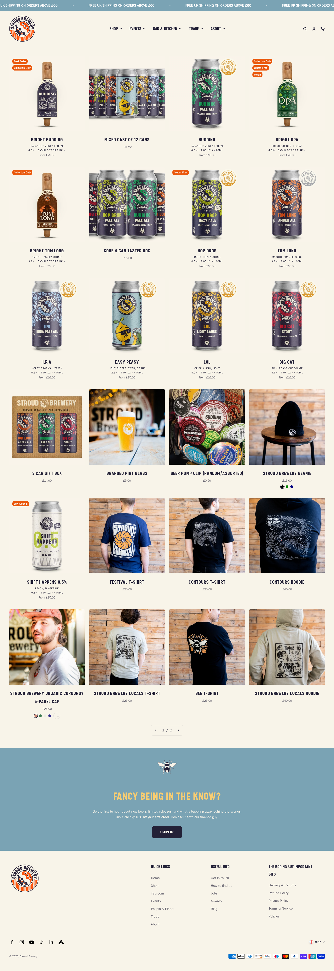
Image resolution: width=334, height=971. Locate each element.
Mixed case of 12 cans (127, 139)
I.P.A (47, 362)
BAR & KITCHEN (165, 28)
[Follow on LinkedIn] (51, 942)
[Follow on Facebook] (11, 942)
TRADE (194, 28)
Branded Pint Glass (127, 473)
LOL (207, 362)
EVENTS (135, 28)
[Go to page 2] (178, 730)
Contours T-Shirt (207, 582)
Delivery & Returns (282, 885)
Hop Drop (207, 250)
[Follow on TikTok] (41, 942)
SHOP (113, 28)
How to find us (221, 886)
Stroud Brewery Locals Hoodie (287, 693)
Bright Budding (47, 139)
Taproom (157, 893)
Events (156, 901)
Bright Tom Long (47, 250)
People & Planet (163, 909)
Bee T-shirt (207, 693)
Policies (274, 916)
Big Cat (287, 362)
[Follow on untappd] (61, 942)
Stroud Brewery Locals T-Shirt (127, 693)
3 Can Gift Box (47, 473)
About (155, 924)
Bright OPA (287, 139)
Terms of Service (281, 908)
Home (155, 878)
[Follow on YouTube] (31, 942)
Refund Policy (278, 893)
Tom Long (287, 250)
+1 (57, 715)
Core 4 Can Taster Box (127, 250)
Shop (154, 886)
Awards (216, 901)
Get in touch (220, 878)
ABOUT (215, 28)
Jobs (214, 893)
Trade (155, 916)
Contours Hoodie (287, 582)
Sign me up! (167, 832)
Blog (214, 909)
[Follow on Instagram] (21, 942)
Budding (207, 139)
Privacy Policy (278, 901)
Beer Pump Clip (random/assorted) (207, 473)
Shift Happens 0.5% (47, 582)
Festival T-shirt (127, 582)
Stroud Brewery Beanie (287, 473)
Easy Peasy (127, 362)
